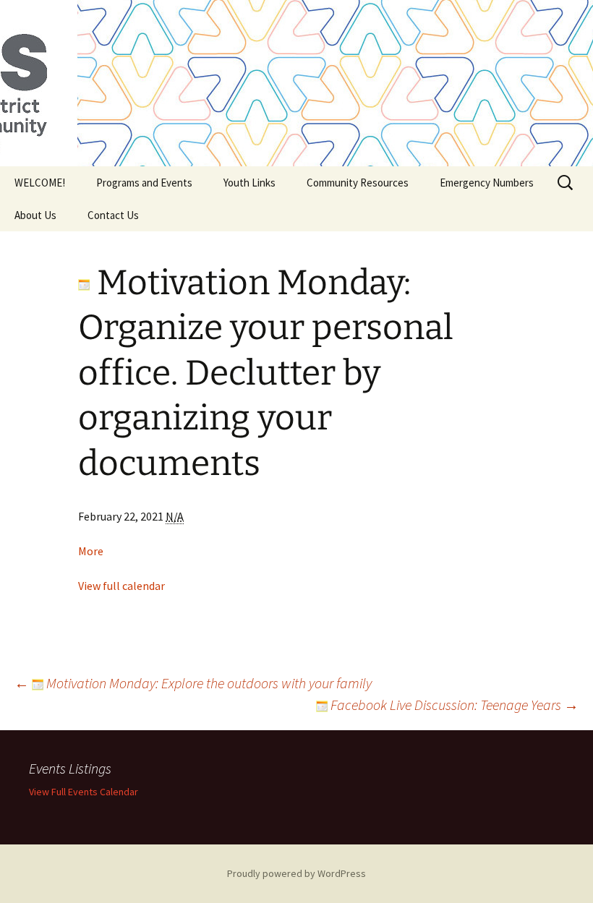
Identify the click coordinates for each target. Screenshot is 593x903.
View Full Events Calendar (83, 791)
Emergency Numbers (487, 182)
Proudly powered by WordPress (296, 873)
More (90, 551)
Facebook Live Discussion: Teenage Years (453, 705)
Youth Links (249, 182)
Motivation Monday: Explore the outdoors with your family (193, 683)
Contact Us (113, 215)
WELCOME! (39, 182)
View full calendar (121, 585)
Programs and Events (144, 182)
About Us (35, 215)
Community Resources (358, 182)
